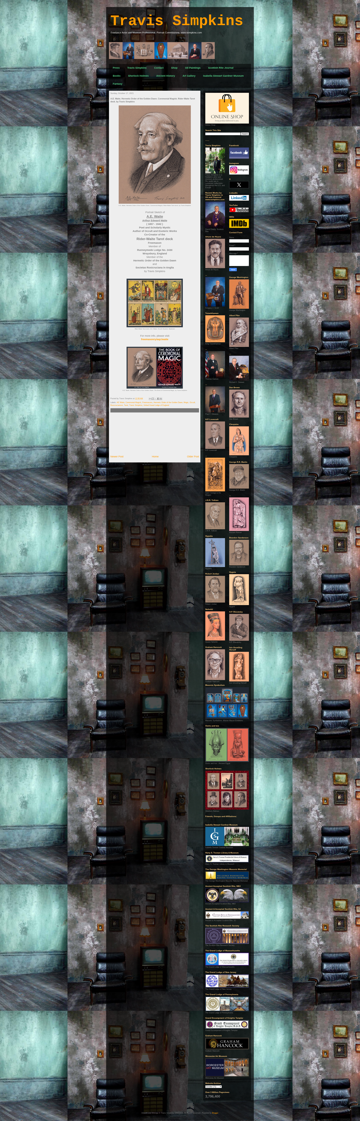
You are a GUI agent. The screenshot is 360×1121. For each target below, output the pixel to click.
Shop (174, 67)
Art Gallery (189, 75)
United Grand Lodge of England (156, 405)
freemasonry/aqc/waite (154, 339)
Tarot (126, 405)
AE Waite (120, 402)
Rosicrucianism (116, 405)
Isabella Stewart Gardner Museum (223, 75)
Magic (186, 402)
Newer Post (116, 456)
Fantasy (117, 83)
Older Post (193, 456)
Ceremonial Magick (133, 402)
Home (155, 456)
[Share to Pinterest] (160, 398)
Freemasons (147, 402)
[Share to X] (155, 398)
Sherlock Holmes (138, 75)
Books (117, 75)
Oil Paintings (193, 67)
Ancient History (165, 75)
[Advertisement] (155, 433)
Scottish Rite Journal (220, 67)
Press (116, 67)
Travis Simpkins (176, 21)
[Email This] (150, 398)
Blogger (215, 1113)
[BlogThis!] (152, 398)
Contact (159, 67)
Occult (192, 402)
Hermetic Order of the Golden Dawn (168, 402)
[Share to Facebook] (158, 398)
